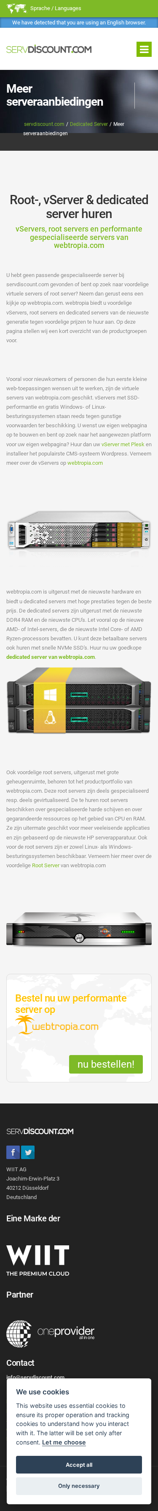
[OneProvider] (50, 1334)
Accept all (79, 1464)
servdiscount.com (44, 124)
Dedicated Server (89, 124)
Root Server (45, 865)
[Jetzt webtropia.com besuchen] (56, 1026)
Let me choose (64, 1442)
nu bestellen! (106, 1064)
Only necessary (79, 1485)
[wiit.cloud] (37, 1259)
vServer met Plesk (123, 444)
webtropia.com (85, 463)
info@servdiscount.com (35, 1377)
